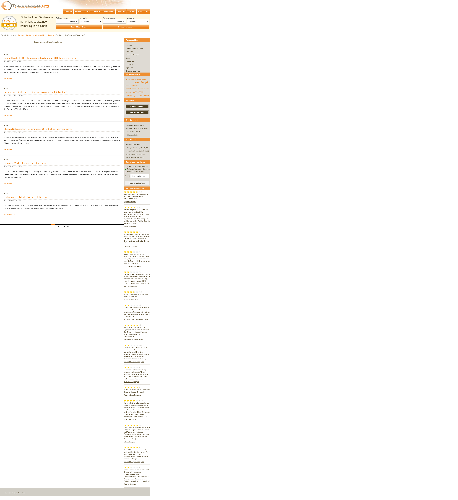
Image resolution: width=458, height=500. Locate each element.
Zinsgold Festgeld (130, 246)
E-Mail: (127, 176)
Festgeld (129, 45)
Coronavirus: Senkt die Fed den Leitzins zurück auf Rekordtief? (35, 91)
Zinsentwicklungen (133, 71)
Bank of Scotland (134, 79)
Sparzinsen (146, 88)
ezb (138, 82)
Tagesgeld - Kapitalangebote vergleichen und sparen (36, 35)
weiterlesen (9, 78)
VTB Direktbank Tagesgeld (133, 339)
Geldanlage (128, 86)
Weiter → (67, 227)
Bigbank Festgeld (130, 202)
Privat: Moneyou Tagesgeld (134, 362)
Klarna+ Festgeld (130, 419)
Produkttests (130, 61)
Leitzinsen (129, 52)
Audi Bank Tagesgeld (131, 382)
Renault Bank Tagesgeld (132, 395)
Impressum (9, 493)
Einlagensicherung (130, 82)
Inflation (135, 86)
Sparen (141, 88)
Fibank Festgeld (129, 442)
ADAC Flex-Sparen (131, 299)
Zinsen (128, 95)
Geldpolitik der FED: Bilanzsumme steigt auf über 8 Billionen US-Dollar (40, 57)
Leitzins (128, 88)
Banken (127, 79)
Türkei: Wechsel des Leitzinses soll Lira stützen (27, 196)
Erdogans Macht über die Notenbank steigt (25, 162)
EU (136, 82)
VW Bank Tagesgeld (131, 286)
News (6, 54)
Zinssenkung (144, 96)
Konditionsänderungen (134, 48)
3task (19, 61)
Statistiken (129, 64)
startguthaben (128, 92)
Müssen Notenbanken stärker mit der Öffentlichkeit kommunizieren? (38, 128)
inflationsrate (141, 85)
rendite (138, 88)
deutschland (142, 79)
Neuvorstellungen (132, 55)
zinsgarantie (135, 96)
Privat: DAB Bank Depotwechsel (136, 319)
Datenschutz (20, 493)
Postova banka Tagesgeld (133, 266)
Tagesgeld (129, 68)
